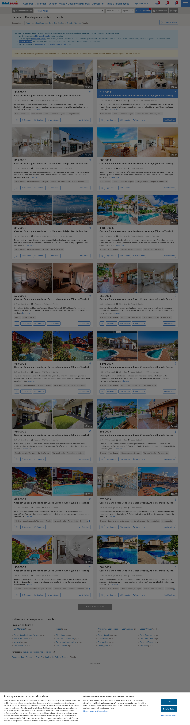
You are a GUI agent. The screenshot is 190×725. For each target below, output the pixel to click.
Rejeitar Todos (168, 709)
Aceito (168, 702)
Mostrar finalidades (168, 716)
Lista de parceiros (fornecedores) (95, 711)
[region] (95, 708)
